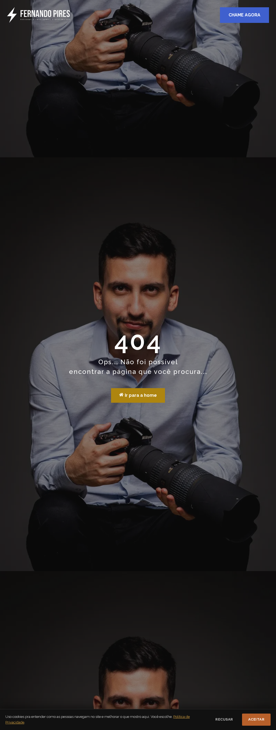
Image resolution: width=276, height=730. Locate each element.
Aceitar (256, 719)
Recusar (224, 719)
